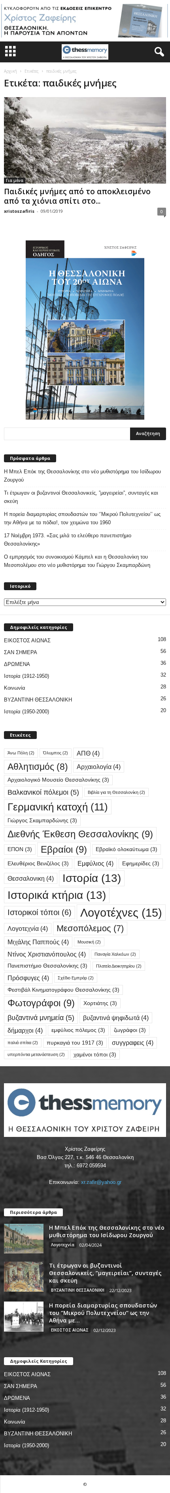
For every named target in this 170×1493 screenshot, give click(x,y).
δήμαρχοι (25, 1030)
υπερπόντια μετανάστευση (36, 1054)
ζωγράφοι (130, 1030)
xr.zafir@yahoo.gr (101, 1182)
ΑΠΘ (88, 753)
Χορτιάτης (100, 1003)
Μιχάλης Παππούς (38, 941)
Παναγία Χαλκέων (115, 954)
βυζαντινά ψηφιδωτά (116, 1017)
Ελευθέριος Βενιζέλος (38, 864)
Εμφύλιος (95, 863)
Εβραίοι (64, 849)
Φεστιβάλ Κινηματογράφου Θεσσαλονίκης (63, 990)
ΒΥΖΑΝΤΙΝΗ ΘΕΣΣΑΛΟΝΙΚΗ (38, 700)
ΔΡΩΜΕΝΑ (17, 664)
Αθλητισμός (38, 767)
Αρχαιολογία (99, 766)
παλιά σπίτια (23, 1042)
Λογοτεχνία (28, 928)
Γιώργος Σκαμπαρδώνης (42, 820)
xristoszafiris (19, 211)
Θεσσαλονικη (31, 878)
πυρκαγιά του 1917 (75, 1043)
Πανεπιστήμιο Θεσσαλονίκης (47, 966)
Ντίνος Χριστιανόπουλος (47, 954)
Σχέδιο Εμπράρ (76, 977)
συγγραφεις (132, 1042)
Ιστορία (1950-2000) (26, 712)
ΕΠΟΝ (20, 849)
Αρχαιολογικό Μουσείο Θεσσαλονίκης (58, 780)
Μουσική (89, 942)
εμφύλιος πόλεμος (78, 1030)
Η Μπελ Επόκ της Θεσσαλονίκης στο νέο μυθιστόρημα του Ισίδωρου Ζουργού (82, 476)
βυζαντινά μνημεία (41, 1017)
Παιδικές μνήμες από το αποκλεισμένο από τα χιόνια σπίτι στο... (77, 196)
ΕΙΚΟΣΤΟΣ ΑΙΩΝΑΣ (27, 640)
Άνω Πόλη (21, 752)
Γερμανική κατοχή (58, 807)
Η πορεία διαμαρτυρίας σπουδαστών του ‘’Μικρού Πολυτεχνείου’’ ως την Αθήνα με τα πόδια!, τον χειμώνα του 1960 (82, 518)
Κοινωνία (14, 688)
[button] (157, 52)
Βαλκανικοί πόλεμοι (43, 792)
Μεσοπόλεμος (90, 928)
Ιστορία (91, 878)
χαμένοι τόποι (95, 1055)
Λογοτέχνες (121, 912)
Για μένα (14, 180)
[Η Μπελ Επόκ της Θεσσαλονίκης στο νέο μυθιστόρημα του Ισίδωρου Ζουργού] (23, 1238)
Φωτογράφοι (41, 1003)
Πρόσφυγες (28, 977)
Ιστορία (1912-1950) (26, 676)
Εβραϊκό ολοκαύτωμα (126, 849)
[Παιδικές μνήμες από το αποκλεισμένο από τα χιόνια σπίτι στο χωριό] (85, 140)
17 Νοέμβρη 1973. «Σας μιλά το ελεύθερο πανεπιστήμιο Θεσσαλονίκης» (67, 540)
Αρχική (10, 71)
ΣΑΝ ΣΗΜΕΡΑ (20, 652)
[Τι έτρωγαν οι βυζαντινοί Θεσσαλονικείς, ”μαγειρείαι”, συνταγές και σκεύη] (23, 1277)
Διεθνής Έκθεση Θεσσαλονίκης (80, 834)
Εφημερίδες (140, 864)
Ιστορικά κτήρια (57, 895)
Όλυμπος (55, 752)
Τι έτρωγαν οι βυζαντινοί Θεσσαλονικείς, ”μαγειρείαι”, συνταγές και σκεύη (81, 497)
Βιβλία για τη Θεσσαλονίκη (116, 792)
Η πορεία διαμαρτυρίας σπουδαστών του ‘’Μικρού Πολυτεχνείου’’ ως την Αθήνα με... (103, 1313)
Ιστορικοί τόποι (40, 912)
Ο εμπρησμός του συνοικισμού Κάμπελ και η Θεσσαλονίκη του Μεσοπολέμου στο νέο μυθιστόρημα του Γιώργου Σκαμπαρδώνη (77, 561)
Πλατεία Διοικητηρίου (119, 966)
